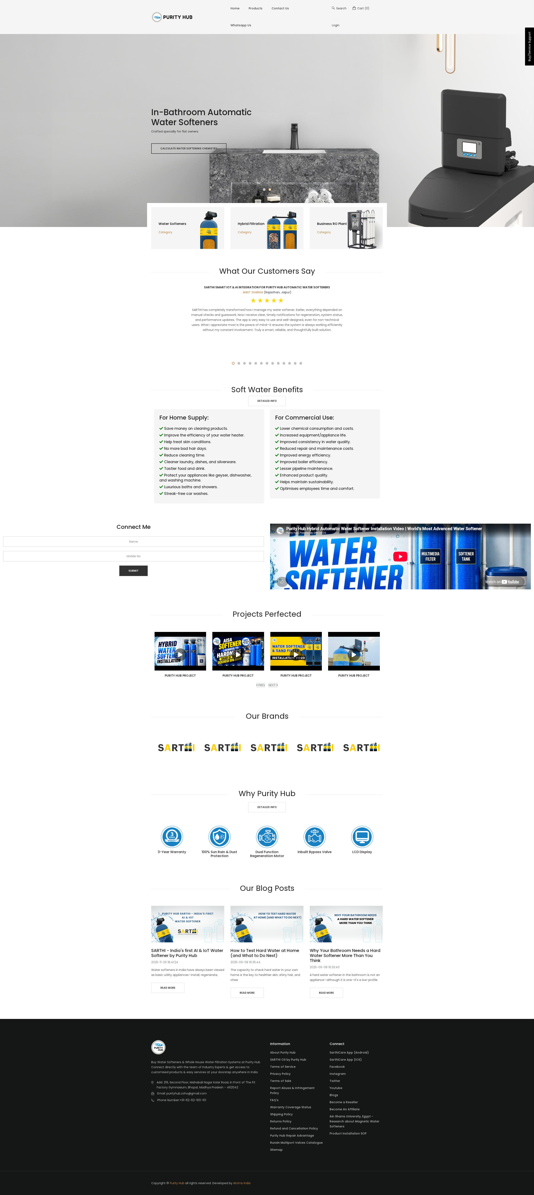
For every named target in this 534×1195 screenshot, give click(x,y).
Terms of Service (283, 1067)
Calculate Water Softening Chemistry (188, 148)
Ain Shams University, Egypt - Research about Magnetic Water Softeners (354, 1121)
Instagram (338, 1074)
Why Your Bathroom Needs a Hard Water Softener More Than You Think (345, 955)
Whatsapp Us (240, 25)
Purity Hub (177, 1183)
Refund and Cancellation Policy (294, 1128)
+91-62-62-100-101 (193, 1100)
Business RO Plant (332, 223)
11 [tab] (289, 363)
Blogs (334, 1095)
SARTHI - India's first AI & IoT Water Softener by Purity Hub (187, 953)
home (234, 8)
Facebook (337, 1067)
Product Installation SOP (348, 1133)
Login (335, 25)
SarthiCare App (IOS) (346, 1060)
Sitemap (276, 1150)
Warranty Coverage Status (290, 1107)
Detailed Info (267, 401)
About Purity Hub (283, 1052)
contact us (280, 8)
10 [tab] (284, 363)
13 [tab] (301, 363)
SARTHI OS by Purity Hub (288, 1060)
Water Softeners (172, 223)
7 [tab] (267, 363)
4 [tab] (250, 363)
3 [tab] (244, 363)
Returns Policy (280, 1121)
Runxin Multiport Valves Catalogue (296, 1143)
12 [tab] (295, 363)
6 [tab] (261, 363)
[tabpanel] (267, 130)
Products (255, 8)
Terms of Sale (280, 1081)
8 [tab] (272, 363)
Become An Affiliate (345, 1109)
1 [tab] (264, 189)
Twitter (335, 1081)
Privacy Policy (280, 1074)
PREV (261, 685)
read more (167, 988)
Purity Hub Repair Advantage (292, 1135)
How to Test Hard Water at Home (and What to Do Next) (264, 953)
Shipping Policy (281, 1114)
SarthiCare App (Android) (349, 1052)
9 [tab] (278, 363)
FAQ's (274, 1100)
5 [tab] (255, 363)
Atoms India (242, 1183)
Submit (133, 570)
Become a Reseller (344, 1102)
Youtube (336, 1088)
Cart (362, 8)
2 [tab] (269, 189)
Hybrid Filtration (251, 223)
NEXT (272, 685)
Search (340, 8)
